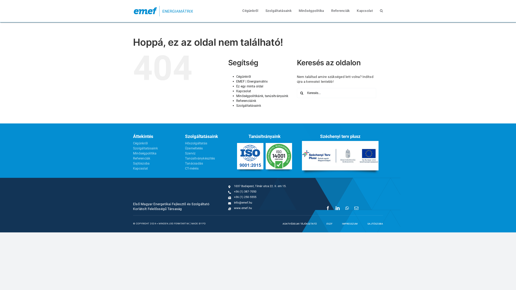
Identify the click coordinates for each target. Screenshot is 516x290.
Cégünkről (243, 77)
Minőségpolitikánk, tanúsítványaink (262, 96)
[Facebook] (328, 208)
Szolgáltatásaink (248, 106)
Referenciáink (246, 101)
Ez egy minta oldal (249, 86)
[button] (381, 11)
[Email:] (356, 208)
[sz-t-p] (340, 143)
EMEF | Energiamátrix (252, 81)
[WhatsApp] (347, 208)
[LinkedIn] (337, 208)
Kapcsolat (243, 91)
